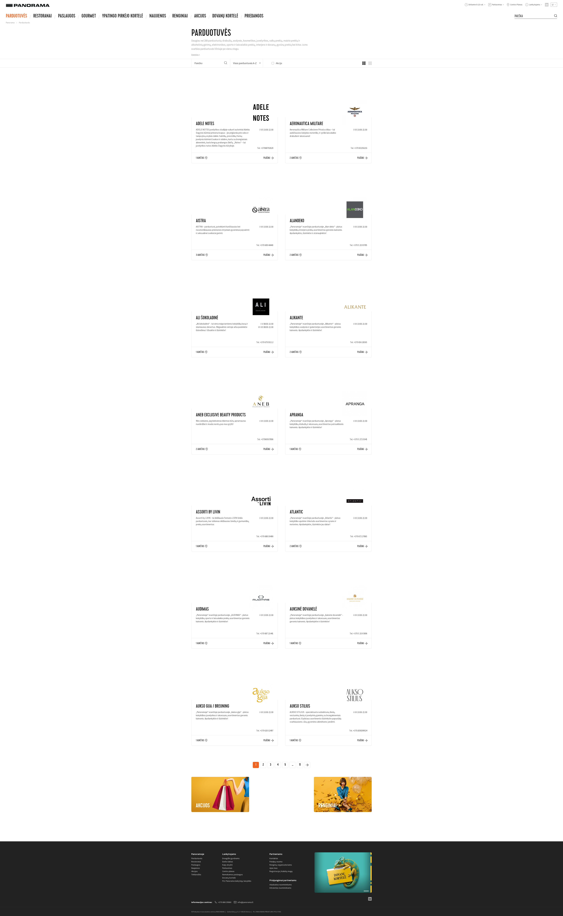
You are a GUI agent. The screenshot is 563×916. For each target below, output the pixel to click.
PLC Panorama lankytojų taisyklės (236, 881)
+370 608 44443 (266, 245)
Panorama (10, 22)
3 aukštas (200, 255)
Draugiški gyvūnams (231, 858)
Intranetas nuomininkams (280, 888)
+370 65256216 (360, 148)
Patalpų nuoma (275, 861)
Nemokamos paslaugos (232, 874)
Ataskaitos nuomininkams (280, 884)
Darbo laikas (227, 861)
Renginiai (180, 16)
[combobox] (246, 63)
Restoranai (42, 16)
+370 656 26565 (360, 342)
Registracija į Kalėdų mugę (280, 871)
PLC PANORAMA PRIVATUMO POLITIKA (267, 912)
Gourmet (89, 16)
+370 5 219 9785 (360, 245)
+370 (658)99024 (360, 730)
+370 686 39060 (224, 902)
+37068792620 (267, 148)
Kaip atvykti (227, 864)
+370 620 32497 (266, 730)
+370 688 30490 (266, 536)
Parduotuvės (16, 16)
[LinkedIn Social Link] (546, 4)
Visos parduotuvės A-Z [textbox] (245, 63)
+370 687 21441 (266, 633)
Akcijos (200, 16)
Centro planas (228, 871)
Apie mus (273, 868)
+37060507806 (267, 439)
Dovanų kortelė (229, 877)
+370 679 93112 (266, 342)
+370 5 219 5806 (360, 633)
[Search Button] (555, 16)
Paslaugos (66, 16)
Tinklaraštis (196, 874)
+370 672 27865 (360, 536)
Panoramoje (197, 853)
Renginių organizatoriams (280, 864)
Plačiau (266, 158)
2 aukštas (294, 158)
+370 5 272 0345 (360, 439)
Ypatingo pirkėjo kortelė (122, 16)
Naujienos (157, 16)
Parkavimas (227, 868)
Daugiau (194, 54)
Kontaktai (273, 858)
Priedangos (254, 16)
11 (300, 765)
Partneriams (275, 853)
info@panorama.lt (245, 902)
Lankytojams (229, 853)
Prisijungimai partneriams (282, 880)
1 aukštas (200, 158)
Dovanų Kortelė (225, 16)
